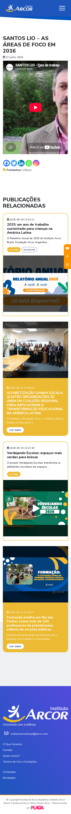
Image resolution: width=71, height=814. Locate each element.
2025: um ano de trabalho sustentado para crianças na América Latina (29, 228)
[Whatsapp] (28, 163)
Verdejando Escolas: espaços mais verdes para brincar (34, 455)
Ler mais (14, 249)
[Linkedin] (21, 163)
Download (29, 249)
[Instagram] (36, 163)
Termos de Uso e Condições (20, 761)
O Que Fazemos (12, 744)
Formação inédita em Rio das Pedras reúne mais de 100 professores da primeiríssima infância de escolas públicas (30, 623)
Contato (7, 750)
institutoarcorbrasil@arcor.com (29, 734)
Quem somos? (11, 756)
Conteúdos (9, 772)
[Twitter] (14, 163)
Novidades (9, 778)
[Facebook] (6, 163)
